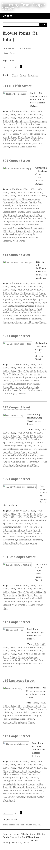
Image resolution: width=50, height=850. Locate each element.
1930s (26, 114)
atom (5, 824)
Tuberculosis (9, 237)
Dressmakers (9, 598)
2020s (5, 120)
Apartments (9, 124)
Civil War (28, 130)
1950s (39, 114)
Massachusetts (10, 722)
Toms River (30, 796)
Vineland (7, 240)
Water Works (9, 464)
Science (23, 461)
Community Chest (11, 218)
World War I (33, 464)
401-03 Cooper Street (19, 557)
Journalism (8, 452)
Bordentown (34, 205)
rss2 (39, 824)
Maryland (7, 227)
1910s (12, 114)
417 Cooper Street (16, 736)
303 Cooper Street (16, 160)
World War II (32, 146)
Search (45, 25)
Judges (24, 312)
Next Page (21, 66)
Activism (13, 595)
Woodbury (21, 464)
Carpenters (41, 709)
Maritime (7, 315)
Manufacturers (10, 137)
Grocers (35, 380)
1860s (19, 111)
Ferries (6, 718)
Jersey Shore (22, 221)
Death (24, 218)
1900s (5, 114)
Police (29, 793)
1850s (12, 111)
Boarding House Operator (15, 777)
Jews (43, 133)
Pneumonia (8, 318)
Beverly (37, 296)
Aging (5, 774)
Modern (29, 315)
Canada (31, 709)
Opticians (28, 660)
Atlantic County (23, 523)
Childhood (7, 712)
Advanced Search (41, 25)
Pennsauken (40, 315)
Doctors (6, 133)
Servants (37, 143)
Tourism (43, 321)
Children (18, 130)
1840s (36, 644)
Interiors (41, 787)
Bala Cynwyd (22, 202)
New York (17, 227)
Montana (39, 790)
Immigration (9, 221)
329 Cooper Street (16, 479)
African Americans (38, 120)
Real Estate (39, 660)
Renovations (9, 143)
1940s (33, 114)
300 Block (41, 195)
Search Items (9, 53)
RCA (5, 796)
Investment (8, 660)
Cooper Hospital (11, 448)
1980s (19, 117)
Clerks (36, 130)
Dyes (13, 380)
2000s (33, 117)
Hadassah (41, 218)
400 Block (28, 653)
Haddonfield (36, 598)
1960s (5, 117)
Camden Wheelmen (37, 127)
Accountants (34, 770)
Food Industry (21, 309)
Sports (6, 146)
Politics (6, 140)
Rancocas (37, 793)
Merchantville (9, 455)
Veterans (33, 237)
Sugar (13, 393)
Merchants (8, 383)
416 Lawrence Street (19, 680)
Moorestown (37, 137)
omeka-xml (31, 824)
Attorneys (19, 296)
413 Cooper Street (16, 622)
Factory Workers (19, 133)
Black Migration (19, 205)
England (7, 715)
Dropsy (14, 533)
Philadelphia (20, 383)
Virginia (33, 542)
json (23, 824)
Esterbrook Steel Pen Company (27, 715)
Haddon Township (33, 533)
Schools (19, 321)
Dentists (24, 448)
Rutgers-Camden (24, 143)
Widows (31, 722)
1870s (25, 111)
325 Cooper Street (16, 336)
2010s (39, 117)
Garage (13, 718)
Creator (23, 75)
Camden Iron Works (23, 526)
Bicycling (20, 124)
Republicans (8, 321)
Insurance (31, 787)
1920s (19, 114)
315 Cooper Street (16, 254)
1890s (39, 111)
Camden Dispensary (31, 302)
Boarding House (33, 124)
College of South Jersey (14, 530)
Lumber (19, 224)
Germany (30, 783)
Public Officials (32, 140)
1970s (12, 117)
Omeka (26, 842)
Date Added (33, 75)
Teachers (21, 393)
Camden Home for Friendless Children (21, 208)
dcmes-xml (14, 824)
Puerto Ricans (30, 227)
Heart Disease (9, 536)
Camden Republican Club (15, 127)
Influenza (15, 312)
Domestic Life (9, 783)
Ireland (18, 790)
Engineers (33, 656)
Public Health (17, 140)
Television (7, 666)
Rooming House (10, 390)
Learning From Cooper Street (23, 6)
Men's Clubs (24, 137)
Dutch (10, 309)
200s (32, 591)
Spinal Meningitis (26, 234)
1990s (26, 117)
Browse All (9, 48)
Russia (12, 231)
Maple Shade (20, 452)
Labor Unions (34, 312)
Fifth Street (34, 133)
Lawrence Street (26, 718)
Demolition (19, 305)
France (32, 309)
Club (42, 130)
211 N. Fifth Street (17, 86)
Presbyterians (21, 318)
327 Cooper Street (16, 407)
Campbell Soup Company (20, 214)
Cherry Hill (8, 130)
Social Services (10, 234)
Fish (21, 533)
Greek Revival (23, 380)
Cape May (27, 445)
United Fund (22, 237)
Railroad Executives (12, 386)
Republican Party (30, 386)
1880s (32, 111)
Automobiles (9, 202)
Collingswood (9, 780)
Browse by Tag (25, 48)
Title (14, 75)
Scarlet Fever (9, 604)
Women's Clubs (17, 146)
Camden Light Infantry (14, 211)
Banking (33, 202)
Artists (13, 656)
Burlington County (12, 302)
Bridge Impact (37, 299)
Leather (20, 536)
